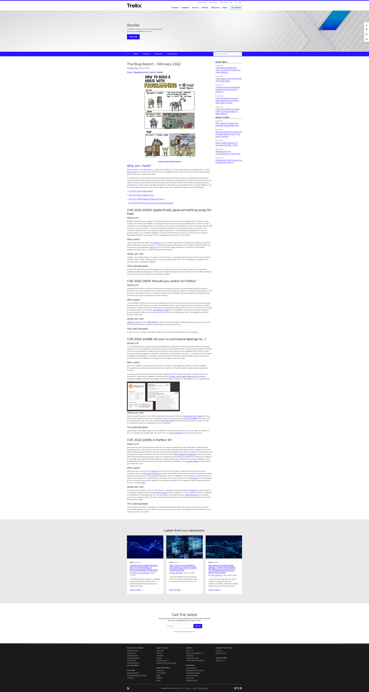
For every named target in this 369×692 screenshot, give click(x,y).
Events (159, 680)
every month (132, 172)
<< (128, 54)
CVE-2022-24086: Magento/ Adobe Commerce (146, 199)
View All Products (133, 665)
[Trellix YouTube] (238, 688)
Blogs (158, 675)
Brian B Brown (177, 573)
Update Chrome (133, 322)
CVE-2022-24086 (190, 418)
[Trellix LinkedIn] (235, 688)
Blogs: (136, 54)
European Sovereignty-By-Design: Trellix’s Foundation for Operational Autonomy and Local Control (222, 568)
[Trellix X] (241, 688)
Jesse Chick (133, 68)
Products (175, 8)
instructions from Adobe (192, 416)
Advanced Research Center (194, 670)
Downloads (189, 655)
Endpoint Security (132, 650)
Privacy (188, 688)
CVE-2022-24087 (167, 421)
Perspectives (172, 54)
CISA (143, 483)
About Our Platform (133, 673)
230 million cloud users (152, 473)
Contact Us (219, 650)
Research (158, 54)
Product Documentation (194, 653)
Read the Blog (135, 590)
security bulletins (176, 433)
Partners (205, 8)
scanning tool (161, 493)
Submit (198, 626)
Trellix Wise (130, 678)
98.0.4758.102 (153, 322)
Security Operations (133, 663)
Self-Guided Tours (191, 680)
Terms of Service (202, 688)
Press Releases (161, 673)
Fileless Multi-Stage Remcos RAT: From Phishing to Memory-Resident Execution (144, 567)
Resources (215, 8)
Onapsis (192, 490)
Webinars (159, 678)
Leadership (160, 655)
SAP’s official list (192, 495)
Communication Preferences (195, 660)
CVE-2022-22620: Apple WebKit (140, 191)
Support (214, 2)
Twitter (139, 379)
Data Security (131, 653)
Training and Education (193, 673)
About (225, 8)
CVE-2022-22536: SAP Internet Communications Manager (150, 203)
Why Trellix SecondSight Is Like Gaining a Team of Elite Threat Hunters (183, 567)
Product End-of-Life (192, 658)
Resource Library (191, 668)
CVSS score (193, 478)
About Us (159, 653)
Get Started (236, 8)
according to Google (161, 310)
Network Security (132, 655)
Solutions (185, 8)
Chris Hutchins (216, 575)
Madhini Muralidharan (141, 573)
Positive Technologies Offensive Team (184, 376)
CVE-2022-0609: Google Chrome (141, 195)
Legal (194, 688)
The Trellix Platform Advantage (136, 675)
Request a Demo (221, 653)
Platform (146, 54)
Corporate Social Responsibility (166, 663)
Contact (225, 2)
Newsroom (160, 670)
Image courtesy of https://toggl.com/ (169, 161)
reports (152, 247)
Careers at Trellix (162, 660)
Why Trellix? (160, 650)
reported (154, 471)
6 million (156, 243)
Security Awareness (192, 675)
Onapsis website (192, 461)
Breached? (203, 2)
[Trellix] (128, 687)
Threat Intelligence (133, 658)
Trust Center (190, 678)
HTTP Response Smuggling (184, 454)
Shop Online (219, 660)
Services (195, 8)
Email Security (131, 660)
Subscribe (133, 37)
